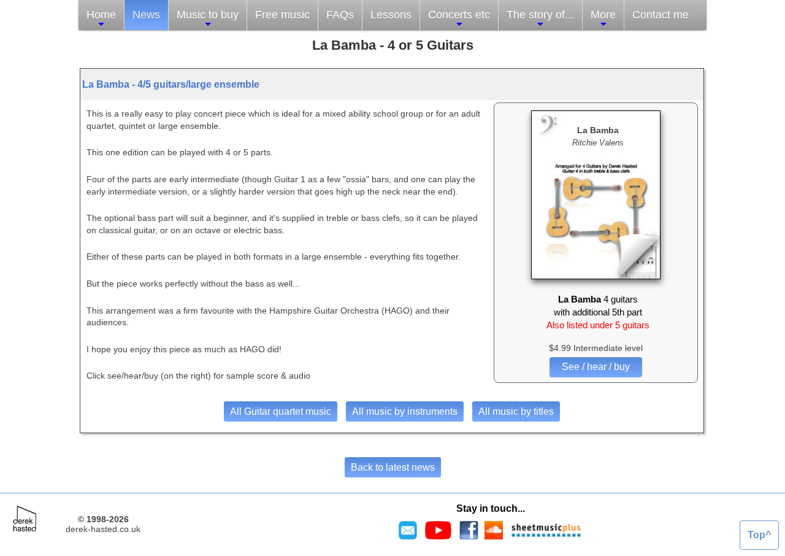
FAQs (340, 15)
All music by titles (516, 411)
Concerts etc (459, 15)
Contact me (660, 15)
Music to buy (208, 15)
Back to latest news (393, 467)
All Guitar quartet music (280, 411)
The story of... (540, 15)
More (603, 15)
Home (101, 15)
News (146, 15)
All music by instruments (405, 411)
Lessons (391, 15)
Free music (282, 15)
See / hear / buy (596, 366)
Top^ (759, 535)
